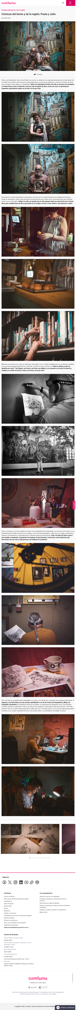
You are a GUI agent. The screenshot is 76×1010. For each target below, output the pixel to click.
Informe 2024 (7, 906)
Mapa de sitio (43, 912)
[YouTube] (26, 882)
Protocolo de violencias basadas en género (16, 899)
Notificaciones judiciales (11, 925)
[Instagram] (15, 882)
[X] (10, 882)
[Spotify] (37, 882)
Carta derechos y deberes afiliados (49, 903)
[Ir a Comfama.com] (38, 979)
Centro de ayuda (8, 903)
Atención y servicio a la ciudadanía (49, 896)
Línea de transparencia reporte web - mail (16, 959)
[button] (9, 3)
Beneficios (7, 911)
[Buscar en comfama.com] (62, 3)
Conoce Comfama (9, 896)
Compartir (39, 74)
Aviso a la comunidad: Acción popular (15, 922)
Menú (70, 3)
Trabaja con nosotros (10, 913)
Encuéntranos (8, 901)
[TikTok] (32, 882)
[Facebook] (4, 882)
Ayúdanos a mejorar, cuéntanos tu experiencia (53, 910)
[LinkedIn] (21, 882)
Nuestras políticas (9, 918)
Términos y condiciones (11, 920)
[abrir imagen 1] (30, 839)
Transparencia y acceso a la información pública (18, 915)
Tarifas (6, 908)
